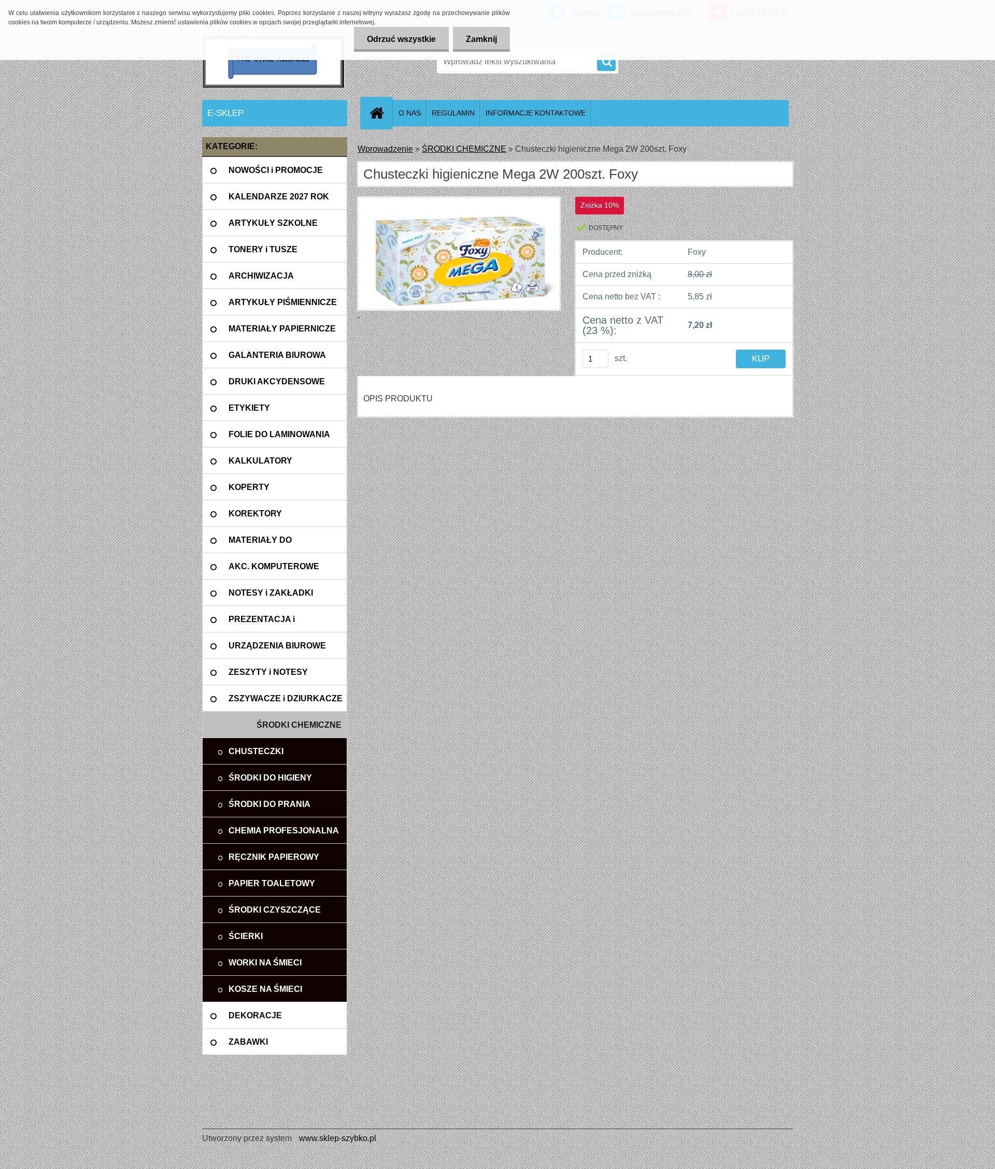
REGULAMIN (453, 113)
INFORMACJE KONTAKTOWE (536, 113)
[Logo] (273, 62)
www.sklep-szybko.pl (337, 1138)
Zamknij (481, 39)
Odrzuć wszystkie (401, 39)
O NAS (410, 113)
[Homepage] (381, 113)
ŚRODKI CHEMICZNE (464, 149)
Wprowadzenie (385, 149)
